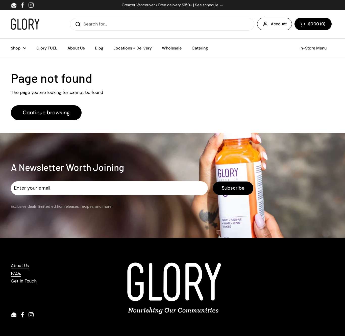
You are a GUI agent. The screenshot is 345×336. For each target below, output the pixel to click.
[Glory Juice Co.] (25, 24)
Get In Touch (24, 281)
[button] (313, 24)
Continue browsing (46, 112)
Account (279, 24)
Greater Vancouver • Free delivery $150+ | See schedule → (172, 5)
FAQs (16, 273)
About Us (20, 265)
